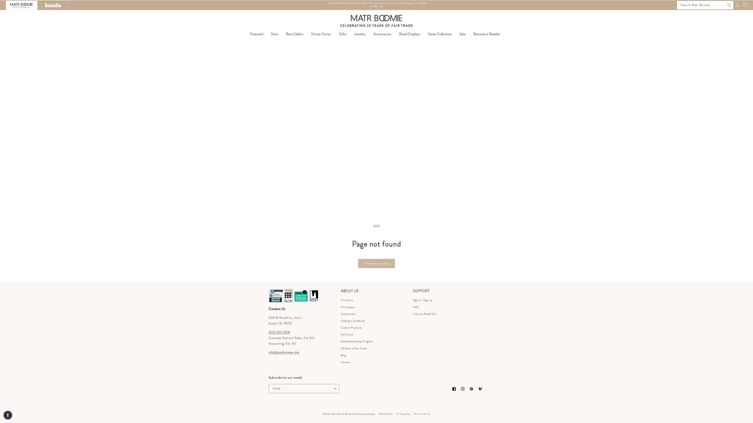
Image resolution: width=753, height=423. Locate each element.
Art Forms (347, 334)
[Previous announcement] (319, 5)
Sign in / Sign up (422, 300)
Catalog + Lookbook (353, 321)
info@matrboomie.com (284, 352)
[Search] (729, 5)
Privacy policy (403, 413)
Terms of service (422, 413)
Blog (343, 355)
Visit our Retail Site (425, 314)
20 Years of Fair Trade (354, 348)
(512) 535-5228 (279, 332)
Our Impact (348, 307)
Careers (345, 362)
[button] (8, 415)
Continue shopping (376, 263)
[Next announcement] (434, 5)
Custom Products (351, 328)
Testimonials (348, 314)
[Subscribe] (334, 388)
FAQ (416, 307)
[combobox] (705, 5)
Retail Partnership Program (357, 341)
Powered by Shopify (365, 414)
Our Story (347, 300)
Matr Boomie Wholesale (343, 414)
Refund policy (386, 413)
